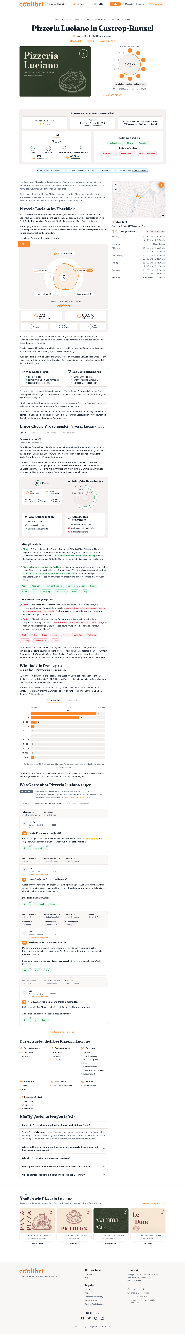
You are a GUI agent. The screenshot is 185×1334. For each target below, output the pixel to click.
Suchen (115, 4)
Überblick (76, 40)
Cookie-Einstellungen (94, 1304)
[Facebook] (82, 1318)
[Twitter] (89, 1318)
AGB (86, 1293)
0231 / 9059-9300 (139, 1296)
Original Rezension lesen (38, 828)
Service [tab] (35, 432)
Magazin (129, 4)
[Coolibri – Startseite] (31, 4)
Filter (27, 803)
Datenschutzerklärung (94, 1297)
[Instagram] (102, 1318)
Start (57, 19)
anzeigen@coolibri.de (140, 1293)
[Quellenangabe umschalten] (162, 215)
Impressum (89, 1289)
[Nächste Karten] (160, 1227)
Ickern (111, 19)
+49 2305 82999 (113, 95)
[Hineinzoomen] (115, 184)
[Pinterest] (95, 1318)
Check (90, 40)
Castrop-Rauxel (100, 19)
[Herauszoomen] (115, 189)
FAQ (86, 1278)
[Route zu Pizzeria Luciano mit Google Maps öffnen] (161, 185)
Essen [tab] (23, 432)
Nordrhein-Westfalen (83, 19)
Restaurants (156, 4)
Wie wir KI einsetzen (140, 170)
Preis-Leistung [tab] (68, 432)
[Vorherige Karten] (24, 1227)
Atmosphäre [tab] (50, 432)
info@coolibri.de (138, 1289)
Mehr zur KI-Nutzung (80, 797)
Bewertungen (107, 40)
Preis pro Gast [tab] (54, 700)
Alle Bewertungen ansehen (62, 1032)
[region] (138, 199)
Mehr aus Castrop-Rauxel (152, 1204)
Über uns (88, 1274)
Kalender (140, 4)
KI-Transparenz (91, 1300)
